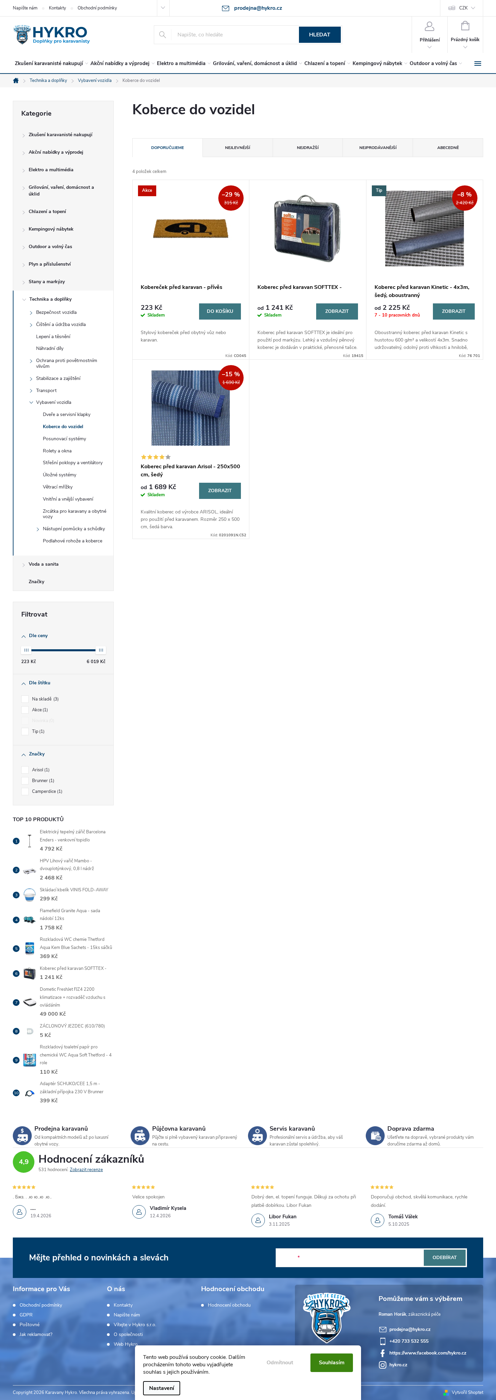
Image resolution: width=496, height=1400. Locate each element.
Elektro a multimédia (51, 170)
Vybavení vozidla (53, 402)
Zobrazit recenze (86, 1170)
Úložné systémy (59, 475)
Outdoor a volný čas (50, 246)
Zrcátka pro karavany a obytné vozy (74, 514)
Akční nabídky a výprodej (56, 152)
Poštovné (29, 1325)
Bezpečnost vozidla (56, 312)
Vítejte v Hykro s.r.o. (135, 1325)
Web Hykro (126, 1344)
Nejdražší (308, 147)
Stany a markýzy (47, 281)
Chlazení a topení (47, 211)
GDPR (26, 1315)
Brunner (42, 781)
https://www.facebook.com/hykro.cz (427, 1353)
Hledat (319, 34)
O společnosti (128, 1334)
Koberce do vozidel (63, 426)
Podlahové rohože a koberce (72, 541)
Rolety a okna (57, 451)
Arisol (40, 770)
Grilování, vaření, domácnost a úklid (61, 190)
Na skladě (44, 699)
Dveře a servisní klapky (66, 414)
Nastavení (161, 1388)
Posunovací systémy (64, 439)
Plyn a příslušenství (50, 264)
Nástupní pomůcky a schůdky (74, 529)
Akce (39, 710)
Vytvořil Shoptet (467, 1393)
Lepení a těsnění (53, 336)
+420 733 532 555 (409, 1341)
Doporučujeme (167, 147)
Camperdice (46, 791)
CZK (463, 8)
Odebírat (445, 1257)
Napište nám (25, 8)
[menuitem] (50, 63)
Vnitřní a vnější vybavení (68, 499)
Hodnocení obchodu (229, 1305)
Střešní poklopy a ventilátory (73, 462)
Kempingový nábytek (51, 229)
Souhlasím (332, 1362)
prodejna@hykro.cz (410, 1329)
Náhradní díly (49, 348)
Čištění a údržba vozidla (61, 324)
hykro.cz (398, 1365)
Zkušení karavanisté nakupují (60, 134)
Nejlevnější (237, 147)
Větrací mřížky (58, 487)
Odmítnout (280, 1362)
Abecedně (448, 147)
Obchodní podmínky (97, 8)
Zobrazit (337, 311)
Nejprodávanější (377, 147)
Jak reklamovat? (36, 1334)
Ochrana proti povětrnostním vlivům (66, 363)
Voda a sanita (44, 564)
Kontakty (57, 8)
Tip (37, 731)
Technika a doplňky (50, 299)
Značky (36, 581)
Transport (46, 390)
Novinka (42, 721)
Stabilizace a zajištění (58, 378)
